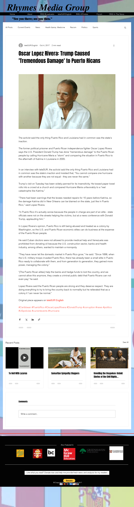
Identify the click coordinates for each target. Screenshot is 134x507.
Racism (73, 27)
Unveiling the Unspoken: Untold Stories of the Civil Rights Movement (108, 375)
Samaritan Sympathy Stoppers (65, 373)
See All (126, 342)
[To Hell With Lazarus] (24, 357)
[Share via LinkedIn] (32, 319)
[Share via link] (39, 319)
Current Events (24, 27)
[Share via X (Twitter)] (26, 319)
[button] (125, 27)
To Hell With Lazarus (18, 373)
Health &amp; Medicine (55, 27)
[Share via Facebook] (20, 319)
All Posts (9, 27)
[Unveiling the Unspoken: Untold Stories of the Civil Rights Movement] (109, 357)
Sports (95, 27)
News (37, 27)
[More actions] (113, 45)
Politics (84, 27)
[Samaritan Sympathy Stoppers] (67, 357)
